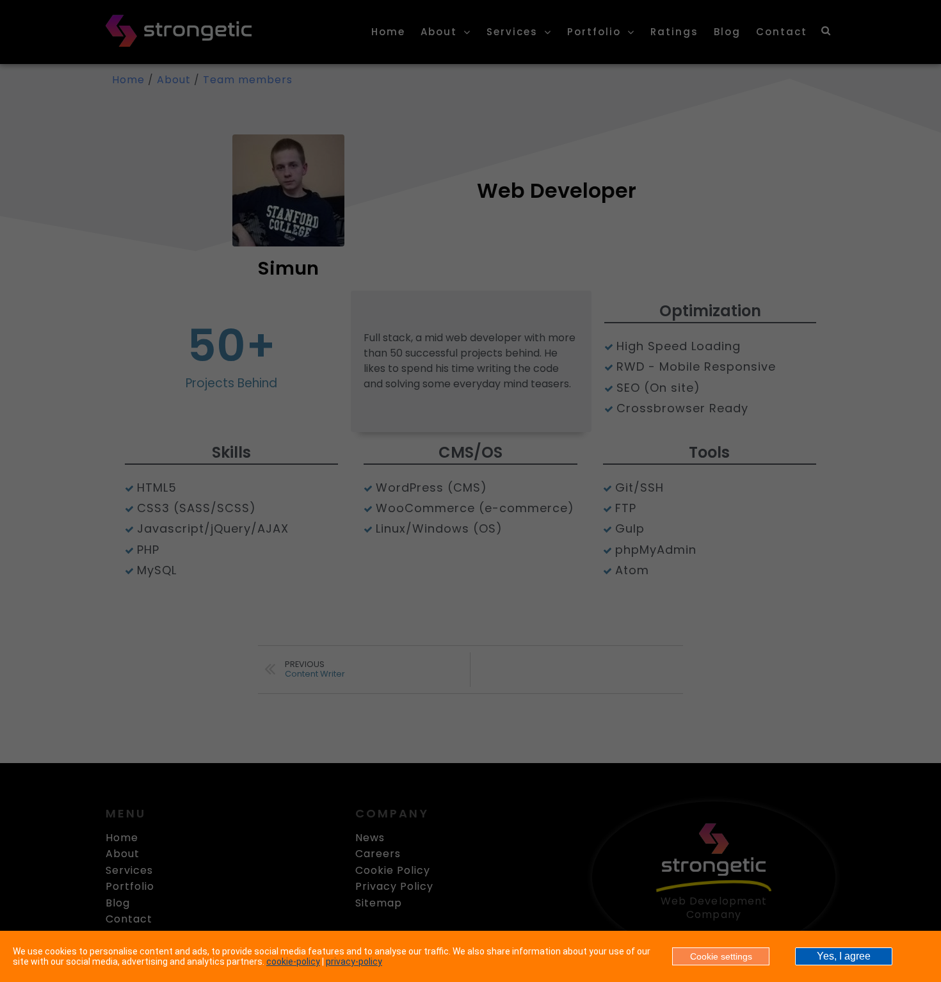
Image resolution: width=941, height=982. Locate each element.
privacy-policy (354, 961)
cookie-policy (293, 961)
